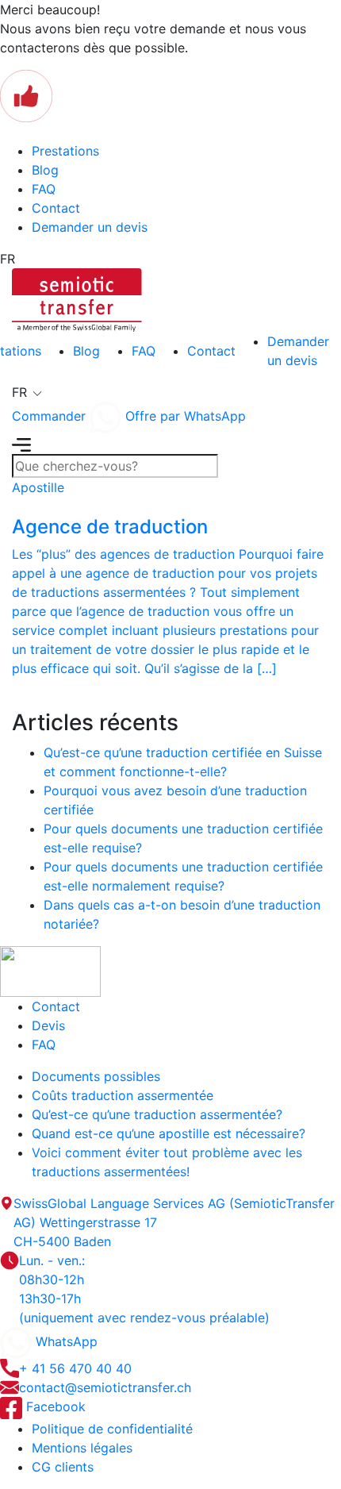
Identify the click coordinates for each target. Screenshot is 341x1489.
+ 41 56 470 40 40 (75, 1368)
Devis (48, 1025)
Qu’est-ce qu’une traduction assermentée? (157, 1114)
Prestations (65, 151)
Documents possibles (96, 1076)
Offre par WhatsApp (183, 416)
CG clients (63, 1467)
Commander (49, 416)
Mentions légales (82, 1448)
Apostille (38, 487)
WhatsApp (65, 1341)
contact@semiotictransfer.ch (105, 1387)
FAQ (44, 189)
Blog (45, 170)
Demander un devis (90, 227)
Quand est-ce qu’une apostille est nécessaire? (168, 1133)
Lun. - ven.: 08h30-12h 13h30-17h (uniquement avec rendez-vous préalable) (144, 1288)
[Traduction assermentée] (77, 298)
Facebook (54, 1406)
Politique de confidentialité (112, 1429)
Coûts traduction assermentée (122, 1095)
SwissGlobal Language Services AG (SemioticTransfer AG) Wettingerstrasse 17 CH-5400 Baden (174, 1222)
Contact (56, 208)
